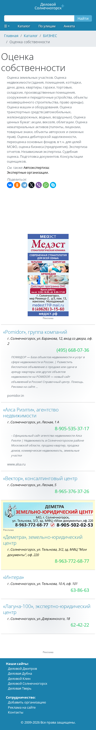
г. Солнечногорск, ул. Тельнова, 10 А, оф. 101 (42, 583)
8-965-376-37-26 (72, 491)
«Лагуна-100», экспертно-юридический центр (46, 609)
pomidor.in (15, 395)
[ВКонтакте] (10, 185)
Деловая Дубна (20, 673)
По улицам (47, 26)
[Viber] (39, 185)
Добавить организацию (27, 702)
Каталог (24, 26)
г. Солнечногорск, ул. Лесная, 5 (31, 484)
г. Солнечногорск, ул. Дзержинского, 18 (38, 618)
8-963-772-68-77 (72, 561)
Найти (83, 18)
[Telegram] (24, 185)
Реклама (48, 318)
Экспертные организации (27, 172)
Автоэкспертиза (36, 167)
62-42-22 (80, 625)
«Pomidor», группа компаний (35, 331)
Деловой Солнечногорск (27, 683)
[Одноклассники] (17, 185)
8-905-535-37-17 (72, 428)
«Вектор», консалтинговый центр (40, 478)
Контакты (15, 712)
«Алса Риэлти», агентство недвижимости (31, 412)
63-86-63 (80, 590)
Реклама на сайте (22, 707)
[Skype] (53, 185)
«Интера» (13, 577)
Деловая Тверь (19, 688)
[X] (31, 185)
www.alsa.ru (16, 464)
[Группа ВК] (32, 464)
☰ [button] (5, 26)
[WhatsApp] (46, 185)
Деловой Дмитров (22, 668)
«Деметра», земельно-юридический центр (42, 539)
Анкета (69, 26)
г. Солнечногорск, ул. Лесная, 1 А (33, 422)
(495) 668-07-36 (73, 350)
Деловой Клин (19, 678)
